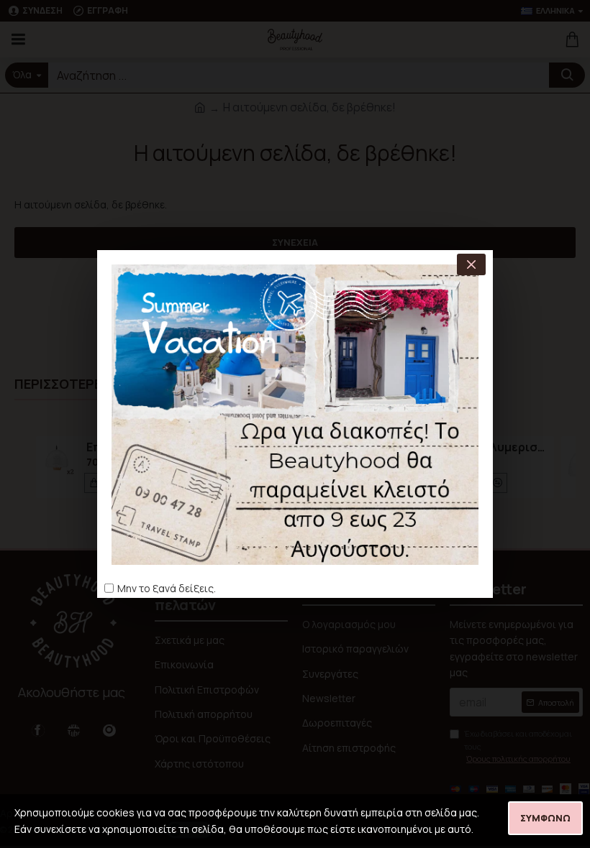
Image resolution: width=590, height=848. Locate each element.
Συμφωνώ (545, 817)
